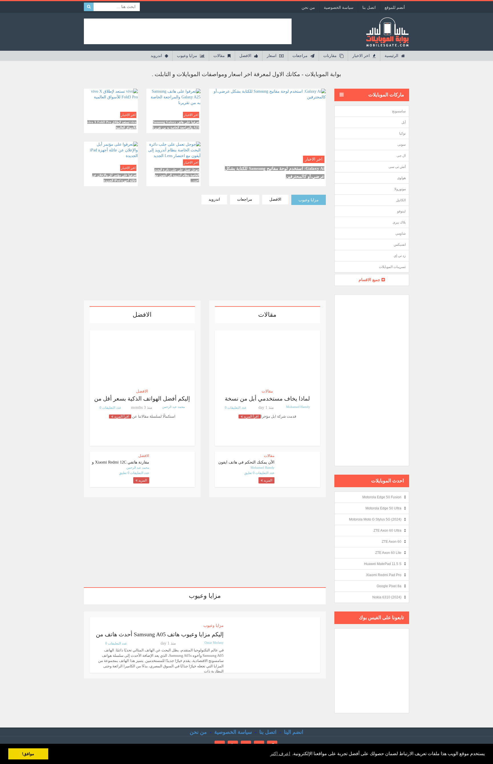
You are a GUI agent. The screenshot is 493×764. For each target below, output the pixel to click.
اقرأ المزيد (267, 123)
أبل (403, 122)
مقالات (219, 56)
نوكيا (402, 133)
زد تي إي (400, 256)
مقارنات (330, 56)
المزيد (267, 480)
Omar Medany (214, 642)
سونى (401, 145)
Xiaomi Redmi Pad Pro (383, 575)
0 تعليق (249, 473)
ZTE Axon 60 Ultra (387, 531)
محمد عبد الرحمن (173, 407)
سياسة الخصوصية (338, 7)
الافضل (245, 56)
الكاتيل (401, 200)
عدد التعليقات (264, 473)
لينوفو (401, 211)
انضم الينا (293, 732)
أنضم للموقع (395, 7)
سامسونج (399, 111)
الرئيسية (391, 56)
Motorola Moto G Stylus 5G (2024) (375, 519)
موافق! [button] (28, 753)
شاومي (400, 233)
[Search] (89, 7)
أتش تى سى (397, 167)
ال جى (401, 156)
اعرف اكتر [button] (280, 753)
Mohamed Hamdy (298, 407)
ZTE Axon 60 (391, 542)
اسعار (271, 56)
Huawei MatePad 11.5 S (382, 564)
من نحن (308, 7)
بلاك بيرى (399, 222)
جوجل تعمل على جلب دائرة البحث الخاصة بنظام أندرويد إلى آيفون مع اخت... (176, 175)
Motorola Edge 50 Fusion (381, 497)
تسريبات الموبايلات (392, 267)
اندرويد (156, 56)
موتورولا (400, 189)
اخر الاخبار (361, 56)
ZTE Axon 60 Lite (388, 553)
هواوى (401, 178)
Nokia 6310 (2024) (386, 597)
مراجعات (300, 56)
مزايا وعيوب (187, 56)
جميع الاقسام (370, 280)
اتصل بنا (369, 7)
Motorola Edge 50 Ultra (383, 508)
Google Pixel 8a (389, 586)
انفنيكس (400, 245)
